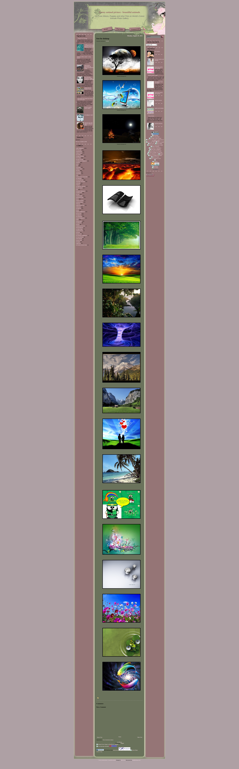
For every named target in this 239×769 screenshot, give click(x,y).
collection (79, 208)
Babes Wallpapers (81, 211)
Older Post (139, 737)
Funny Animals (80, 237)
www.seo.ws (116, 750)
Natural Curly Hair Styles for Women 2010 (88, 124)
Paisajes (79, 167)
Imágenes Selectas (81, 186)
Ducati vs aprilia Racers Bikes (88, 108)
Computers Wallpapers (82, 235)
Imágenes (79, 214)
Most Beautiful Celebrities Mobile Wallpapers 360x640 (89, 78)
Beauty (78, 203)
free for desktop (102, 38)
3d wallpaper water (88, 115)
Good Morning (80, 180)
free (78, 164)
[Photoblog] (155, 135)
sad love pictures (158, 123)
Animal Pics (79, 151)
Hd (77, 165)
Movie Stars (79, 153)
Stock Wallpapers (81, 218)
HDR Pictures (80, 230)
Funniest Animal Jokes (82, 245)
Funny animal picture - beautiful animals (119, 12)
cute (78, 210)
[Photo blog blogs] (155, 136)
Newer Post (99, 737)
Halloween (79, 222)
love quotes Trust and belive (159, 82)
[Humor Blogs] (134, 750)
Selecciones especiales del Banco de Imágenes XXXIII (88, 67)
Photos (78, 232)
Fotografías (79, 216)
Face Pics (79, 213)
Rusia (78, 224)
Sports (78, 184)
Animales (79, 173)
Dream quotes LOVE (152, 75)
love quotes (157, 51)
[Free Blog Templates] (150, 176)
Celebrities (79, 178)
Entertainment (80, 227)
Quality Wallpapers (81, 191)
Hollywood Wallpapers (82, 161)
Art (77, 175)
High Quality (79, 195)
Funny (78, 170)
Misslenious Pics (80, 205)
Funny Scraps (80, 159)
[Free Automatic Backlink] (102, 746)
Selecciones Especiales (82, 176)
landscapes (79, 221)
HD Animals (79, 238)
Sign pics (79, 243)
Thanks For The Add (82, 38)
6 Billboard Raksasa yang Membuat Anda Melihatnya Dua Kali (89, 46)
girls (78, 219)
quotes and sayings (159, 108)
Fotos (78, 194)
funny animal (80, 187)
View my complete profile (81, 141)
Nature (78, 162)
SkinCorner (123, 760)
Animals (78, 183)
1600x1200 (79, 192)
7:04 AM (107, 41)
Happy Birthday (80, 156)
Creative (79, 154)
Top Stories (155, 169)
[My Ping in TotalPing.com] (155, 132)
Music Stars (79, 168)
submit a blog (99, 751)
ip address (119, 742)
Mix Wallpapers (80, 148)
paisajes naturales (81, 181)
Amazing (79, 172)
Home (119, 736)
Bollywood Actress (81, 226)
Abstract (79, 206)
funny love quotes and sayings (159, 67)
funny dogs (79, 240)
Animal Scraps (80, 197)
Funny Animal (151, 116)
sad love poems (158, 100)
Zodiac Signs (80, 229)
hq (77, 189)
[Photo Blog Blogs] (155, 134)
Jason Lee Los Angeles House (87, 88)
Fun (78, 199)
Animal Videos (80, 202)
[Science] (155, 161)
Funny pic (79, 149)
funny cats (79, 233)
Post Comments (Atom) (108, 739)
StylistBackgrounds (136, 760)
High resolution (80, 200)
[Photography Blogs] (155, 160)
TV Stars (79, 157)
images (78, 241)
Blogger (122, 743)
